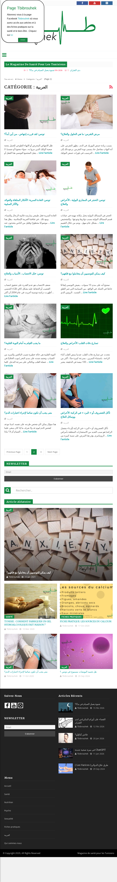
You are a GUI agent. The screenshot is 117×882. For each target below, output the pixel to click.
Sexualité (8, 818)
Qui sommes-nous (13, 843)
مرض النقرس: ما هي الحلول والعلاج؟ (80, 134)
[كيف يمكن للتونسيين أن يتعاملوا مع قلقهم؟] (87, 251)
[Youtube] (94, 3)
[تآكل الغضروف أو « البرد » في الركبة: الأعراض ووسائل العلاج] (87, 390)
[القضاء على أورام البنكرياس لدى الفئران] (65, 723)
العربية (9, 98)
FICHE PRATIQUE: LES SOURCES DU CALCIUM (85, 621)
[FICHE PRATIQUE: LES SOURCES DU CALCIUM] (86, 601)
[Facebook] (82, 3)
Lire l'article (45, 152)
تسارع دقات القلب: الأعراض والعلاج (79, 343)
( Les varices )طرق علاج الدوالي (91, 765)
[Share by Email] (39, 122)
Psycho (7, 810)
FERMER (22, 40)
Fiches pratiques (71, 616)
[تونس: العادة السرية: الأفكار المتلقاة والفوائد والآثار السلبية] (30, 177)
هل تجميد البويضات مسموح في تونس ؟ (78, 671)
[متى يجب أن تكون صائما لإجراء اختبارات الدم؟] (30, 390)
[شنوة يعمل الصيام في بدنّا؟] (65, 707)
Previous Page (13, 452)
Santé (9, 616)
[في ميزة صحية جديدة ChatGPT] (65, 753)
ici (12, 35)
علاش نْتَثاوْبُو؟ (81, 734)
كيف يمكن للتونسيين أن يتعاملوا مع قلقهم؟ (83, 273)
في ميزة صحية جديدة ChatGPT (90, 749)
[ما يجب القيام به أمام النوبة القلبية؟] (30, 321)
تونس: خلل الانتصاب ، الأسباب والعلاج (24, 273)
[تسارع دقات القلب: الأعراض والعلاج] (87, 321)
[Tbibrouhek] (58, 28)
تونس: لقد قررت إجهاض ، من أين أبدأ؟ (24, 134)
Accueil (7, 786)
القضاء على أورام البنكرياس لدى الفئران (64, 70)
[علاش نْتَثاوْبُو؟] (65, 738)
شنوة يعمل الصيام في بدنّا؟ (17, 70)
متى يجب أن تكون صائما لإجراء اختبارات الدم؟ (28, 412)
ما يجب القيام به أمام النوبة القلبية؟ (22, 343)
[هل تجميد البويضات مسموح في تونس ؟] (86, 651)
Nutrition (8, 802)
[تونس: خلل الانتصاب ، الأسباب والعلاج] (30, 251)
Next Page (53, 452)
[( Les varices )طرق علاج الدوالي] (65, 768)
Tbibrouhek (14, 577)
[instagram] (107, 3)
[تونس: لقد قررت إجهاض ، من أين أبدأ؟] (30, 112)
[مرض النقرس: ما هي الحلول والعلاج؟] (87, 112)
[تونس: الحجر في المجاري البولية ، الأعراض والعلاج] (87, 177)
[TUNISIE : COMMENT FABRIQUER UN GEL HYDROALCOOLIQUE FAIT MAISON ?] (30, 601)
